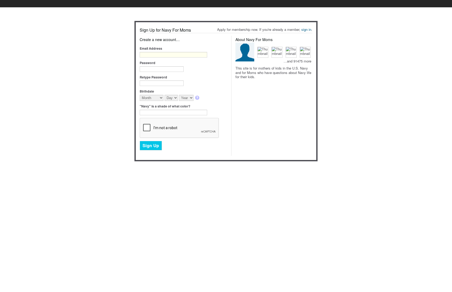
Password (147, 62)
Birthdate (147, 91)
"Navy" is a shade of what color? (165, 106)
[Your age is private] (197, 98)
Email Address (151, 48)
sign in (306, 29)
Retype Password (153, 77)
